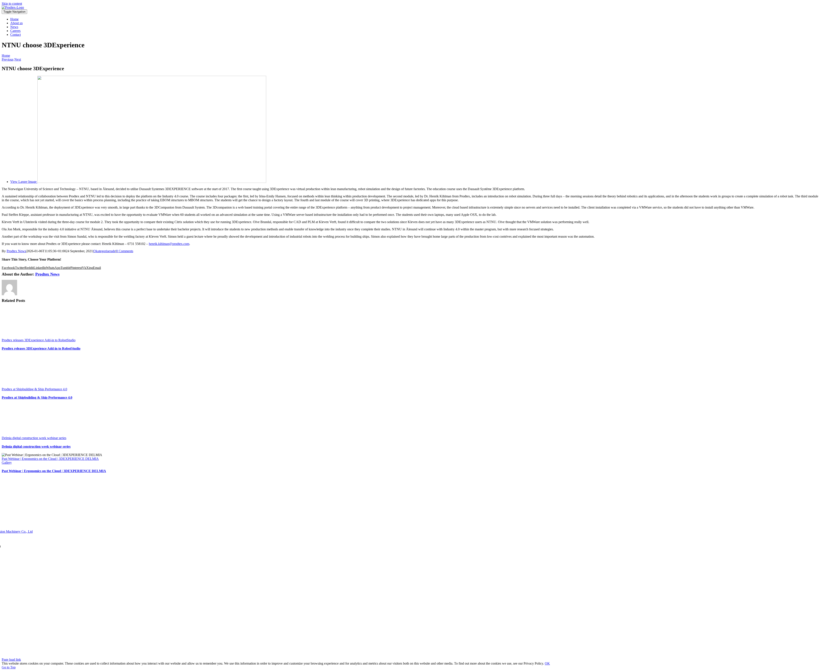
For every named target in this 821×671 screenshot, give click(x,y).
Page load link (11, 659)
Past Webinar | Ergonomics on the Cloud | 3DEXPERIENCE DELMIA (50, 459)
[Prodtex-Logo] (13, 7)
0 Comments (124, 251)
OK (547, 663)
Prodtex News (16, 251)
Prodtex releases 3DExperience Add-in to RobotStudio (38, 340)
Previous (7, 59)
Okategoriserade (104, 251)
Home (6, 55)
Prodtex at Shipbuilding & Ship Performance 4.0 (34, 389)
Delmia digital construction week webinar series (34, 438)
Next (17, 59)
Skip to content (12, 3)
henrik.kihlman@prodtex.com (169, 244)
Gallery (7, 462)
